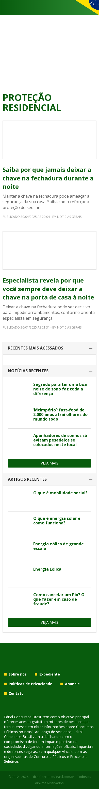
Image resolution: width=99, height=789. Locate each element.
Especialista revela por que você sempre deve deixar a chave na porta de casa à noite (48, 288)
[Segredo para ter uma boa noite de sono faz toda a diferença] (18, 390)
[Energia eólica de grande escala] (18, 550)
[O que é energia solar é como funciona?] (18, 524)
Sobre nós (18, 674)
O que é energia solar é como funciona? (56, 521)
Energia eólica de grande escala (58, 546)
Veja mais (49, 463)
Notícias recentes (28, 371)
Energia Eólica (47, 569)
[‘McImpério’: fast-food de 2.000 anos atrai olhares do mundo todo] (18, 416)
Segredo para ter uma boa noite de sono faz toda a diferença (60, 389)
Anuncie (72, 683)
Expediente (49, 674)
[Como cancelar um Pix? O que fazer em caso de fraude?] (18, 600)
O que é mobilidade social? (60, 493)
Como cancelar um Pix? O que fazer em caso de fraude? (59, 599)
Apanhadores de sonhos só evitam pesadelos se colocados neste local (60, 440)
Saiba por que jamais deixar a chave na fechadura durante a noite (48, 178)
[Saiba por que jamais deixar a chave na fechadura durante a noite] (49, 140)
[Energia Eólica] (18, 575)
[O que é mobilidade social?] (18, 499)
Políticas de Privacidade (30, 683)
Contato (16, 693)
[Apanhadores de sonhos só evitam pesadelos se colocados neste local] (18, 441)
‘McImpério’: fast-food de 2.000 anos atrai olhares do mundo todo (60, 414)
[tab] (49, 348)
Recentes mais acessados (35, 348)
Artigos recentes (27, 479)
